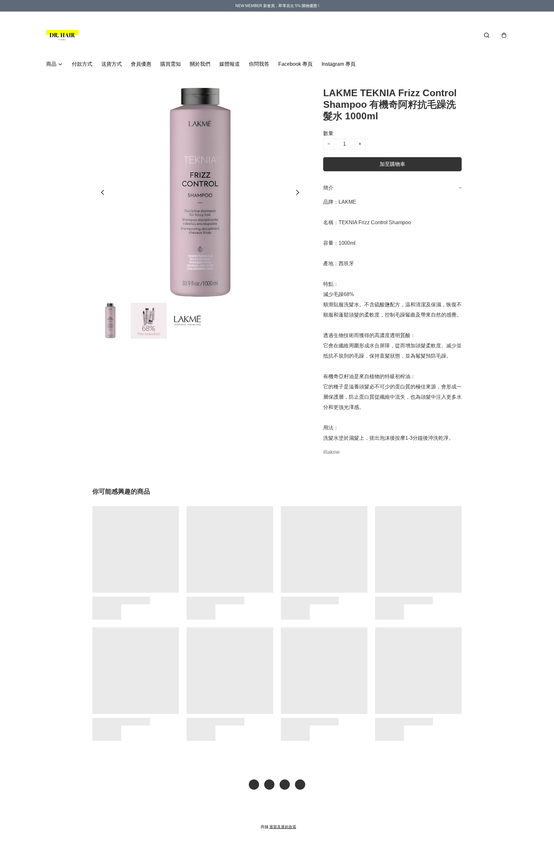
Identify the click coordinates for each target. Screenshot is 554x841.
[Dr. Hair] (62, 35)
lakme (333, 452)
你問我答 (259, 64)
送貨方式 (111, 64)
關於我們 (200, 64)
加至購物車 (392, 164)
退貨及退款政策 (282, 827)
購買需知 (170, 64)
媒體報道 (229, 64)
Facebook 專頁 (295, 64)
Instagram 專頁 (339, 64)
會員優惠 (141, 64)
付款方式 (82, 64)
